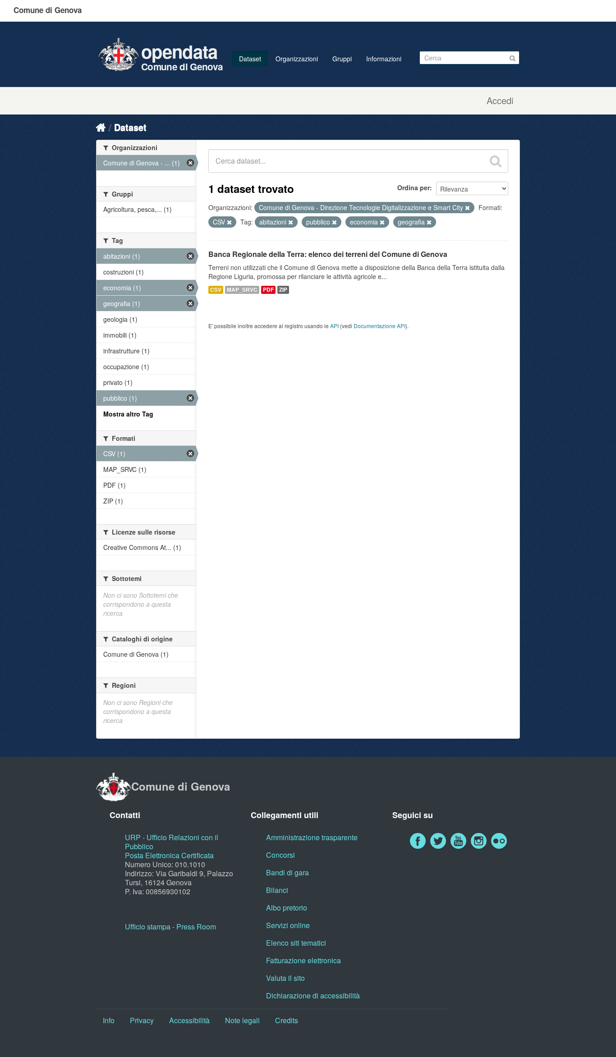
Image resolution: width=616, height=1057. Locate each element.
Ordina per (413, 187)
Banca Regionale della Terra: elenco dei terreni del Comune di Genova (327, 254)
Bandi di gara (287, 872)
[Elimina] (467, 207)
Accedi (500, 100)
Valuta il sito (285, 978)
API (334, 325)
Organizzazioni (297, 58)
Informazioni (383, 58)
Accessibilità (189, 1020)
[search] (495, 161)
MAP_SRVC (242, 289)
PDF (268, 289)
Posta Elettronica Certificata (169, 855)
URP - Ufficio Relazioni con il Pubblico (171, 841)
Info (109, 1020)
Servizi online (288, 925)
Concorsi (280, 855)
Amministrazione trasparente (312, 837)
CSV (215, 289)
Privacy (142, 1020)
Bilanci (277, 890)
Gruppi (342, 58)
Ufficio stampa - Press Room (170, 926)
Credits (286, 1020)
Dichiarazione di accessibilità (313, 995)
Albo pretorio (286, 907)
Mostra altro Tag (128, 413)
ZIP (283, 289)
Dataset (250, 58)
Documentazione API (379, 325)
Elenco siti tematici (296, 943)
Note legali (242, 1020)
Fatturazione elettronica (303, 960)
